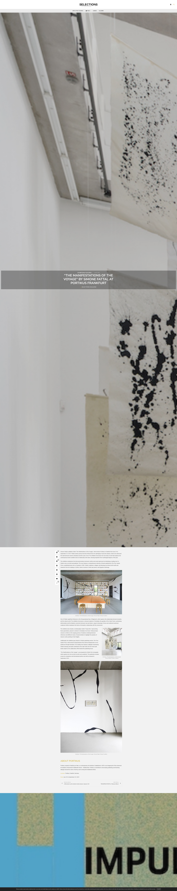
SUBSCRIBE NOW (102, 451)
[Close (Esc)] (113, 431)
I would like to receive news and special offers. (103, 455)
